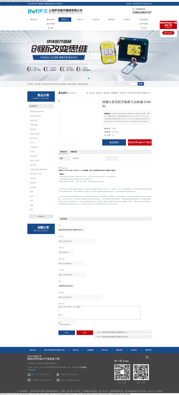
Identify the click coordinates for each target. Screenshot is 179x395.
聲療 (31, 209)
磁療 (31, 196)
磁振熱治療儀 (34, 134)
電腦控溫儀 (34, 125)
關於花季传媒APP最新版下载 (51, 24)
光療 (31, 200)
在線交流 (169, 33)
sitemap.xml (151, 391)
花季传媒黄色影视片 (24, 394)
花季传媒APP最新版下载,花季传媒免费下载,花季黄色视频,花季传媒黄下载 (24, 1)
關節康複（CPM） (36, 174)
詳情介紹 (63, 152)
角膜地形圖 (56, 84)
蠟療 (31, 192)
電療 (31, 205)
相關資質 (73, 152)
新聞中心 (80, 19)
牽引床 (32, 143)
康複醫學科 (33, 106)
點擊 (51, 106)
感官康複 (33, 165)
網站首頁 (33, 19)
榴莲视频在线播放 (87, 394)
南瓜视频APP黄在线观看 (101, 394)
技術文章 (96, 19)
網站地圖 (3, 394)
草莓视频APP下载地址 (74, 394)
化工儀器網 (82, 367)
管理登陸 (159, 391)
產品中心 (65, 19)
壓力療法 (33, 187)
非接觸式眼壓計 (72, 84)
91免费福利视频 (115, 394)
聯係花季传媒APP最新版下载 (142, 4)
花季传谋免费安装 (11, 394)
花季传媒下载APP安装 (38, 394)
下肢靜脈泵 (34, 147)
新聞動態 (90, 350)
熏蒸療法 (33, 183)
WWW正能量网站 (60, 394)
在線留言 (129, 4)
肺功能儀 (37, 84)
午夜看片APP (50, 394)
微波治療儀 (34, 138)
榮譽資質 (111, 19)
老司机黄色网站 (126, 394)
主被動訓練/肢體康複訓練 (38, 169)
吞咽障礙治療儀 (82, 84)
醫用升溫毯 (34, 120)
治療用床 (33, 178)
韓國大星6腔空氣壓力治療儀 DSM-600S (115, 337)
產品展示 (107, 93)
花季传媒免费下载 (46, 84)
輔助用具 (33, 129)
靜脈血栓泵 (34, 156)
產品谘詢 (114, 142)
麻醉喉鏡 (63, 84)
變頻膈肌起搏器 (35, 116)
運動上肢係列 (34, 160)
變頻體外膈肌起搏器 (37, 111)
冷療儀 (32, 151)
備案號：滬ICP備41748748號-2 (71, 391)
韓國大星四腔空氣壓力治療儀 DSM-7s (114, 332)
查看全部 (41, 216)
